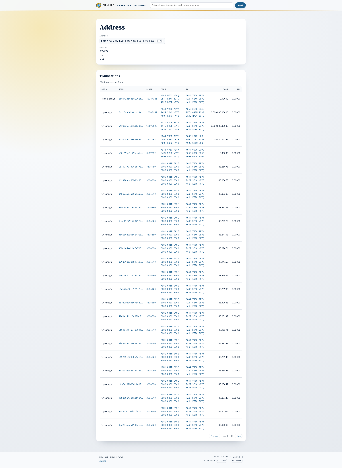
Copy (159, 41)
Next (238, 436)
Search (240, 5)
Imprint (102, 461)
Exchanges (140, 5)
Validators (124, 5)
